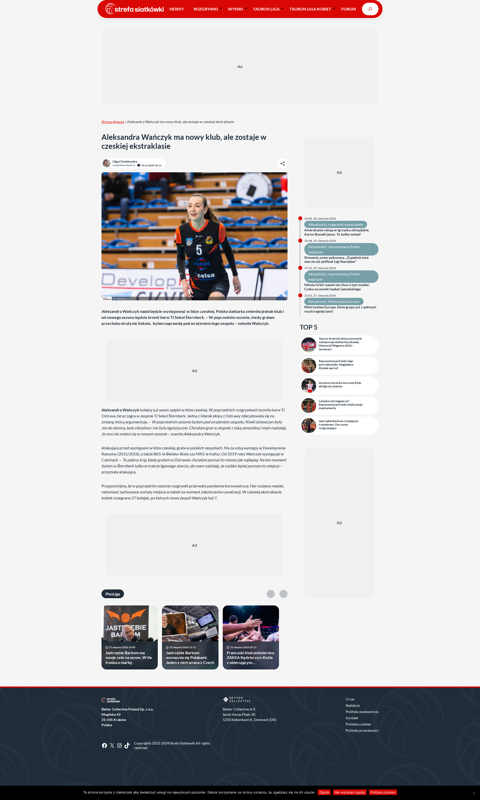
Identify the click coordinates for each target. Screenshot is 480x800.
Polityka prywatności (362, 730)
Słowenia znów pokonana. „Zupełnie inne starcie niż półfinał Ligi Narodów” (336, 260)
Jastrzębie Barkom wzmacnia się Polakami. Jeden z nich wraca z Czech (190, 657)
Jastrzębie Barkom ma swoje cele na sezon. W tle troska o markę (129, 657)
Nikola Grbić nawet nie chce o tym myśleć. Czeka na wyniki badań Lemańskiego (337, 287)
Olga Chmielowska (124, 161)
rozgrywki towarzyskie (345, 224)
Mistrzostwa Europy (344, 301)
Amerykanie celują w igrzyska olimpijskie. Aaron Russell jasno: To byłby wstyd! (336, 232)
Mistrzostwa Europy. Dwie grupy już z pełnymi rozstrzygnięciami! (340, 309)
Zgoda (324, 792)
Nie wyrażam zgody (349, 792)
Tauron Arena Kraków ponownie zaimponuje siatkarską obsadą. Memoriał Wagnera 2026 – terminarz (340, 344)
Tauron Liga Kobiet (310, 9)
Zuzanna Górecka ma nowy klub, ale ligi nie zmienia (340, 384)
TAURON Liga (266, 9)
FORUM (348, 9)
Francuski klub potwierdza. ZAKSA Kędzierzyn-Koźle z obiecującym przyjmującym (251, 657)
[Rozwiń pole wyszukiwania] (370, 9)
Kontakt (352, 718)
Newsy (177, 9)
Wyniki (235, 9)
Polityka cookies (358, 724)
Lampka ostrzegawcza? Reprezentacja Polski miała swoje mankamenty (340, 404)
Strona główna (113, 122)
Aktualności (317, 224)
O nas (350, 699)
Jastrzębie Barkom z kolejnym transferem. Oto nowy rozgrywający (338, 424)
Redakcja (353, 705)
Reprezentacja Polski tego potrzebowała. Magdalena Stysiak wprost (336, 364)
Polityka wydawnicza (362, 711)
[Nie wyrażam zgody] (473, 792)
